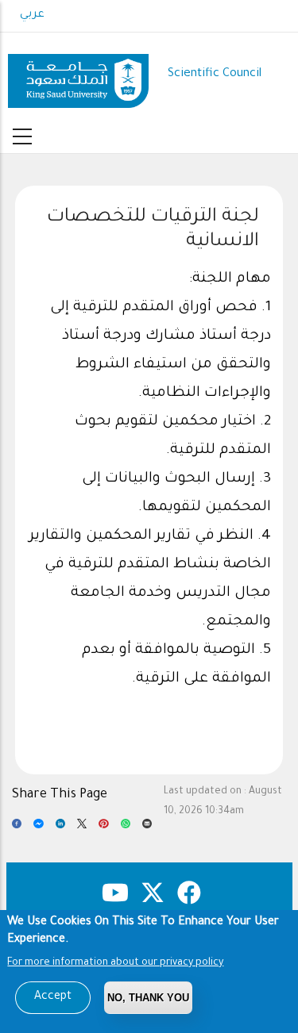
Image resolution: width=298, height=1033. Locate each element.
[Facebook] (16, 828)
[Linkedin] (60, 828)
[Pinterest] (103, 828)
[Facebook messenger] (38, 828)
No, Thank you (148, 998)
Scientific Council (214, 74)
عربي (32, 15)
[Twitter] (82, 828)
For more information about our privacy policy (115, 963)
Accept (53, 997)
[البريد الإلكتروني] (147, 828)
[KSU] (78, 75)
